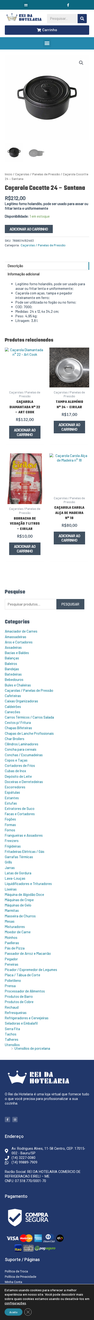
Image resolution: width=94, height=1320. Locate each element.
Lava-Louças (15, 878)
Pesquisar (70, 604)
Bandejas (12, 669)
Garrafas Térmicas (19, 857)
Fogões (10, 819)
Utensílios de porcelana (32, 1048)
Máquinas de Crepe (19, 900)
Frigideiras (13, 846)
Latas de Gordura (18, 873)
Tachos (10, 1034)
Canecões (12, 712)
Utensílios (12, 1044)
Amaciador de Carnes (21, 631)
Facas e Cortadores (20, 814)
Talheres (11, 1039)
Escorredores (15, 787)
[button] (26, 5)
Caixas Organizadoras (21, 701)
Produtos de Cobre (19, 1001)
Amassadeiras (15, 637)
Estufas (11, 803)
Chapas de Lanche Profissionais (29, 733)
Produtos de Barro (19, 996)
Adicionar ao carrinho (29, 229)
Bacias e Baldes (17, 652)
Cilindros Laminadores (21, 744)
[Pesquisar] (82, 18)
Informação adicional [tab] (24, 274)
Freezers (12, 840)
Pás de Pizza (15, 948)
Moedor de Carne (18, 932)
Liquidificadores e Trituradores (28, 883)
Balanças (12, 658)
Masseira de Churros (20, 916)
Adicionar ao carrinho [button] (25, 432)
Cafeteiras (13, 695)
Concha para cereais (20, 749)
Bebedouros (14, 679)
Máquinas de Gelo (18, 905)
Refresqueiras (16, 1012)
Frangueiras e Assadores (24, 835)
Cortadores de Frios (20, 765)
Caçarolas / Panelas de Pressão (29, 690)
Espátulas (12, 792)
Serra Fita (12, 1029)
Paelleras (12, 943)
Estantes (12, 798)
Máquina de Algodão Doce (24, 894)
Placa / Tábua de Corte (22, 975)
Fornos (10, 830)
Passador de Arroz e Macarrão (28, 953)
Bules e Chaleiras (18, 685)
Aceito (13, 1312)
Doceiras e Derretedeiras (24, 781)
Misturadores (15, 926)
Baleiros (11, 663)
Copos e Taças (16, 760)
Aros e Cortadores (19, 642)
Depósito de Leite (18, 776)
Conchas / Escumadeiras (24, 755)
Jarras (10, 867)
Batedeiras (13, 674)
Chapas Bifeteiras (18, 728)
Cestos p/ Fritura (18, 722)
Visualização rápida (25, 382)
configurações (15, 1303)
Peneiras (11, 964)
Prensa (10, 986)
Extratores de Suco (19, 808)
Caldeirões (13, 706)
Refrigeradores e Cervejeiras (26, 1018)
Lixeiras (11, 889)
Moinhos (11, 937)
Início (8, 174)
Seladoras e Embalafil (21, 1023)
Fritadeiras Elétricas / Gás (24, 851)
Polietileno (13, 980)
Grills (8, 862)
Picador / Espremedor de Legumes (31, 969)
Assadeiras (13, 647)
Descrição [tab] (15, 266)
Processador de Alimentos (25, 991)
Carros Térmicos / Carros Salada (29, 717)
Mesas (9, 921)
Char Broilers (14, 738)
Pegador (11, 959)
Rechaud (12, 1007)
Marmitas (12, 910)
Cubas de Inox (15, 771)
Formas (10, 824)
